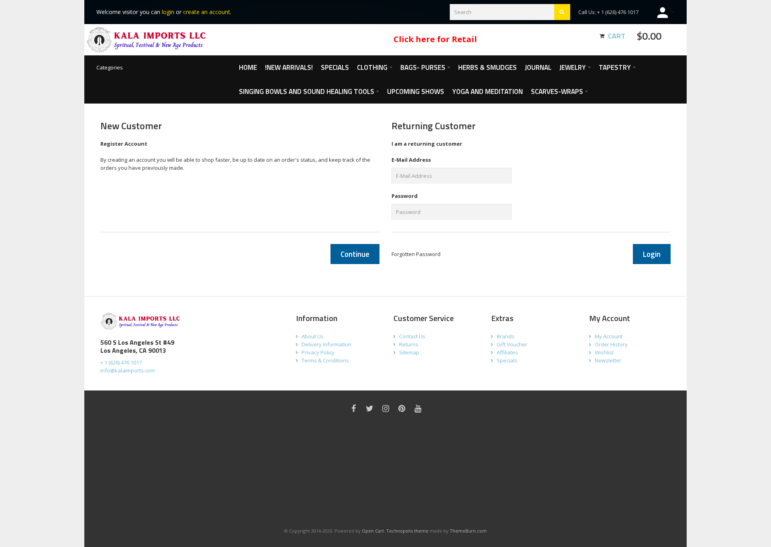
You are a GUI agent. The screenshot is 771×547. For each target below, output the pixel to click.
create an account (206, 12)
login (168, 12)
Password (405, 195)
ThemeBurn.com (468, 531)
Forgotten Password (416, 254)
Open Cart (373, 531)
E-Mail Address (411, 159)
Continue (355, 254)
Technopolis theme (407, 531)
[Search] (562, 12)
